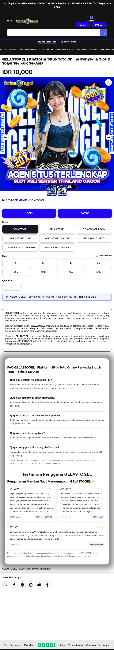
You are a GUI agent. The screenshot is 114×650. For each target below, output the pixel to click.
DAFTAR (99, 25)
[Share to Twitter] (5, 584)
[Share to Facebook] (14, 584)
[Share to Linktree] (22, 584)
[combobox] (53, 32)
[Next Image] (108, 137)
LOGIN (83, 25)
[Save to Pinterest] (30, 584)
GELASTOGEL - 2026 (26, 568)
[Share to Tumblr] (47, 584)
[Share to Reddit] (39, 584)
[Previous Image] (5, 137)
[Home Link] (27, 21)
